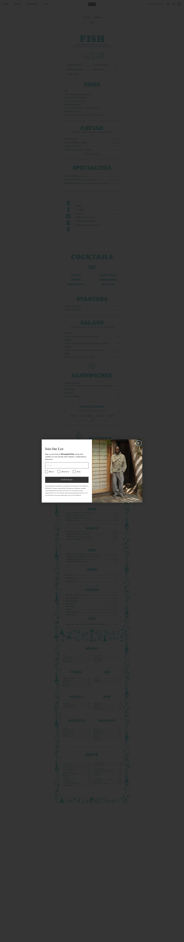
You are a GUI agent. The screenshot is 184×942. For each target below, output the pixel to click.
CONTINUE (67, 479)
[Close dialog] (138, 443)
